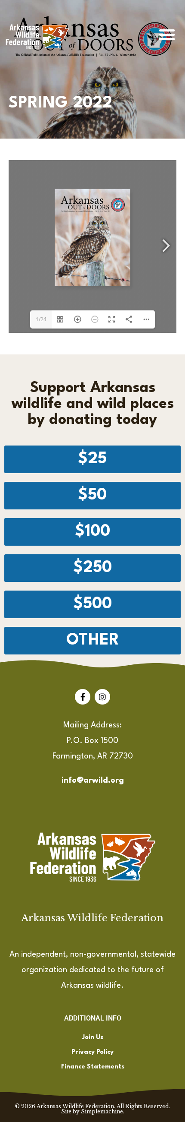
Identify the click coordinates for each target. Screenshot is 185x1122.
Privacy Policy (92, 1052)
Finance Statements (92, 1067)
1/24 (41, 319)
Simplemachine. (102, 1111)
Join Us (92, 1037)
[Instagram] (102, 697)
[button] (167, 34)
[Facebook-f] (82, 697)
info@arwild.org (93, 780)
